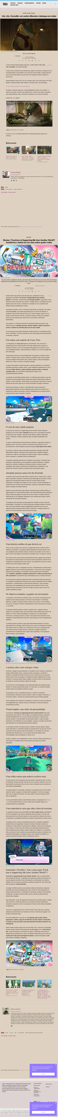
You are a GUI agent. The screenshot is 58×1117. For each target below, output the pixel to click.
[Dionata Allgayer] (6, 176)
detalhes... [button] (34, 1108)
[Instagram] (14, 180)
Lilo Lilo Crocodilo (8, 189)
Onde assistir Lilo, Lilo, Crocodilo (12, 157)
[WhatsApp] (29, 60)
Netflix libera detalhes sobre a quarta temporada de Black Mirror (44, 158)
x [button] (55, 1103)
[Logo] (5, 4)
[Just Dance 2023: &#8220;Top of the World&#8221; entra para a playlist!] (29, 150)
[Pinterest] (25, 60)
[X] (22, 60)
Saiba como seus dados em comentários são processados (30, 226)
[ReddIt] (35, 60)
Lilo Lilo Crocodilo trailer (17, 189)
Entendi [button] (43, 1112)
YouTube (6, 187)
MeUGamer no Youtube (17, 130)
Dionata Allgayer (30, 57)
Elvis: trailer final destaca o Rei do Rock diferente (18, 86)
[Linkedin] (32, 60)
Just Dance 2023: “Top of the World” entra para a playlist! (28, 157)
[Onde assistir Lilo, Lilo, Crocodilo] (13, 150)
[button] (55, 4)
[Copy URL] (38, 60)
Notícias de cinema (29, 13)
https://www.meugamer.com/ (16, 174)
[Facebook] (19, 60)
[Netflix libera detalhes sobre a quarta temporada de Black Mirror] (44, 150)
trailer (14, 98)
